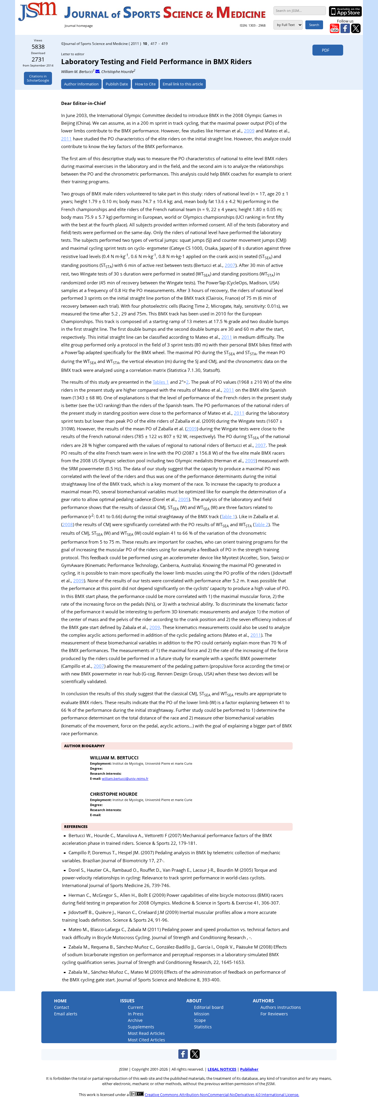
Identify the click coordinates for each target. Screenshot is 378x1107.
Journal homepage (79, 25)
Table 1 (228, 516)
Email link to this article (183, 84)
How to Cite (145, 84)
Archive (135, 1020)
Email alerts (65, 1014)
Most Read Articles (146, 1033)
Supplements (141, 1027)
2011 (66, 139)
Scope (200, 1020)
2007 (230, 265)
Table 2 (261, 524)
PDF (323, 50)
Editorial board (209, 1007)
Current (135, 1007)
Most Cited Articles (146, 1040)
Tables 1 (161, 382)
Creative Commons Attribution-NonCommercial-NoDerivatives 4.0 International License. (222, 1094)
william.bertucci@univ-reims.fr (125, 778)
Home (60, 1001)
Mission (201, 1014)
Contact (61, 1007)
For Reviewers (274, 1014)
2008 (67, 524)
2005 (183, 499)
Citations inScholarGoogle (38, 78)
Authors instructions (280, 1007)
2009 (249, 131)
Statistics (203, 1027)
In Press (136, 1014)
